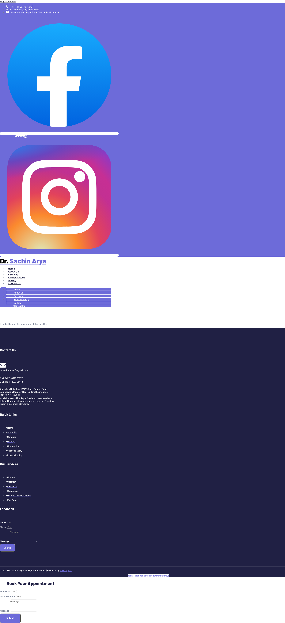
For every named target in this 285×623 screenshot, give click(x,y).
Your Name (6, 591)
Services (13, 274)
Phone (3, 527)
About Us (13, 271)
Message (5, 541)
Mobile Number (8, 596)
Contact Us (14, 283)
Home (11, 268)
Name (3, 522)
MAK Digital (66, 570)
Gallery (12, 280)
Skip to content (8, 1)
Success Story (16, 277)
